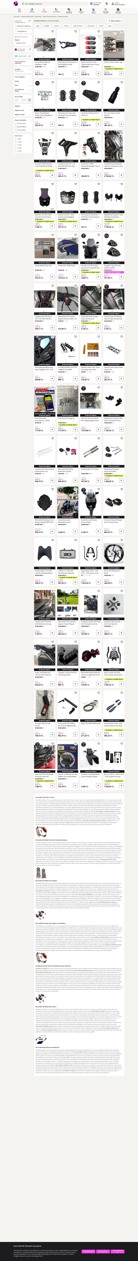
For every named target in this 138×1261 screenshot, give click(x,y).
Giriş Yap (121, 4)
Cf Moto (66, 26)
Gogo (109, 26)
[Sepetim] (106, 4)
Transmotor (91, 26)
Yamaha (56, 26)
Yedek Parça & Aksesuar (50, 16)
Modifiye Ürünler (63, 16)
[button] (43, 57)
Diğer (37, 26)
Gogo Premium (78, 26)
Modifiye (46, 26)
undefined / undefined (23, 26)
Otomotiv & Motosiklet (27, 16)
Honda (101, 26)
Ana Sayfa (17, 16)
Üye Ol (117, 4)
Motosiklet (38, 16)
